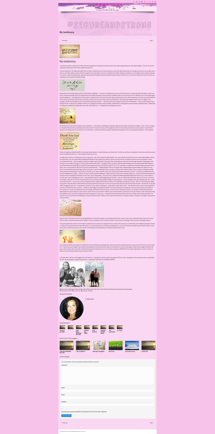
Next (151, 40)
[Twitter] (139, 1)
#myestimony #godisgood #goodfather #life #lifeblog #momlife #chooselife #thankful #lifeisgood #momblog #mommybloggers (96, 289)
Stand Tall (145, 351)
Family (143, 32)
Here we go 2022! (62, 331)
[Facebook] (133, 1)
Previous (64, 40)
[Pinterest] (144, 1)
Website (63, 401)
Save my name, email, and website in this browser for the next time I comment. (84, 411)
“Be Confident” (112, 331)
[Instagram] (136, 1)
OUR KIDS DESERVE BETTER (78, 332)
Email (63, 394)
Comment (64, 365)
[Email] (142, 1)
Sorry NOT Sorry (130, 351)
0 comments (77, 290)
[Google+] (147, 1)
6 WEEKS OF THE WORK (103, 332)
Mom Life (111, 351)
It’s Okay (119, 330)
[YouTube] (152, 1)
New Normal (94, 331)
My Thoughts (136, 32)
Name (63, 387)
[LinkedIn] (150, 1)
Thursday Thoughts (98, 351)
